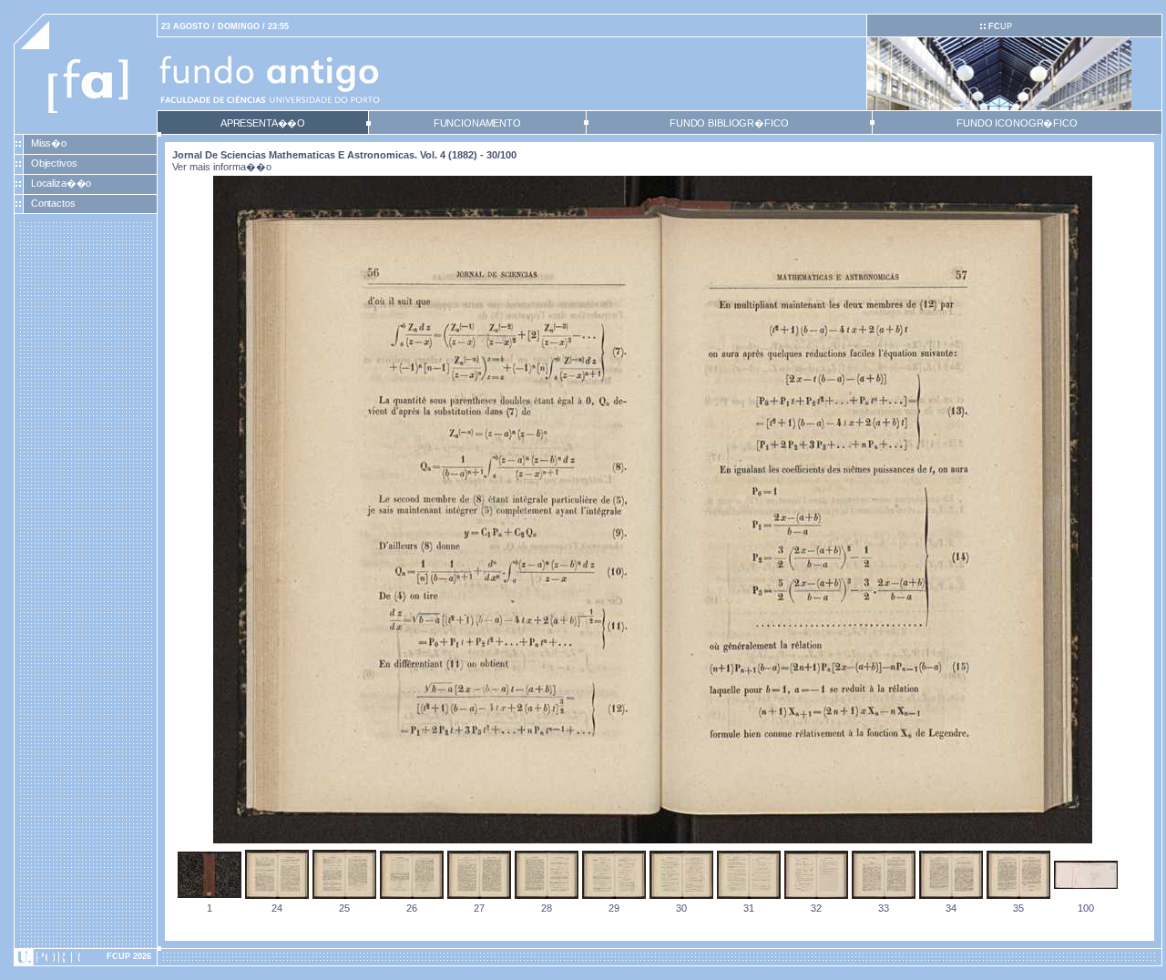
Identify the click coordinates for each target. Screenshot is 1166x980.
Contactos (53, 203)
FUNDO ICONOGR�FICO (1017, 122)
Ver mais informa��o (221, 166)
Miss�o (48, 143)
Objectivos (54, 163)
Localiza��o (61, 183)
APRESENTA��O (262, 122)
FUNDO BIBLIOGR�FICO (729, 122)
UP (1000, 26)
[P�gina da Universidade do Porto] (86, 957)
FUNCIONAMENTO (477, 122)
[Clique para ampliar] (652, 839)
